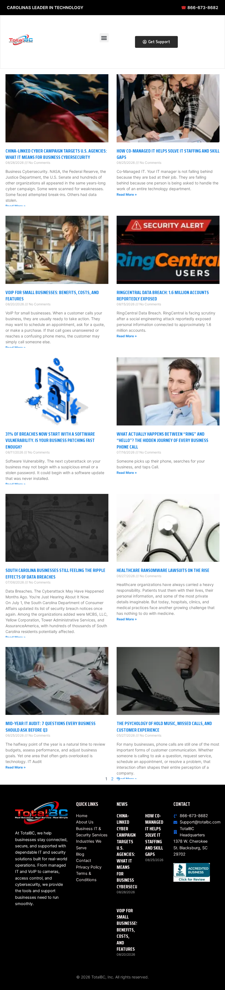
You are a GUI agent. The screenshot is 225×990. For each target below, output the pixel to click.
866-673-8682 (199, 7)
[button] (104, 37)
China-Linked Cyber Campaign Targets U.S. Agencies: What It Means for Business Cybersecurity (56, 154)
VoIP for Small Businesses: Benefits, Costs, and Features (52, 296)
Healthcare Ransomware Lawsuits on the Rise (163, 570)
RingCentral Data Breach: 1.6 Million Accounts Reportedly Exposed (163, 296)
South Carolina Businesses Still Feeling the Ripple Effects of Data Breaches (55, 573)
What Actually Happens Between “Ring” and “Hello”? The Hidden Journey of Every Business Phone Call (162, 440)
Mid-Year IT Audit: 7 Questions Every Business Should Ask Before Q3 (50, 727)
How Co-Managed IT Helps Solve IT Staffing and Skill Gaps (168, 154)
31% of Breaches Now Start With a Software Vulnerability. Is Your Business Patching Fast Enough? (50, 440)
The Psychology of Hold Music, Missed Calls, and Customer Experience (164, 727)
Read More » (15, 206)
